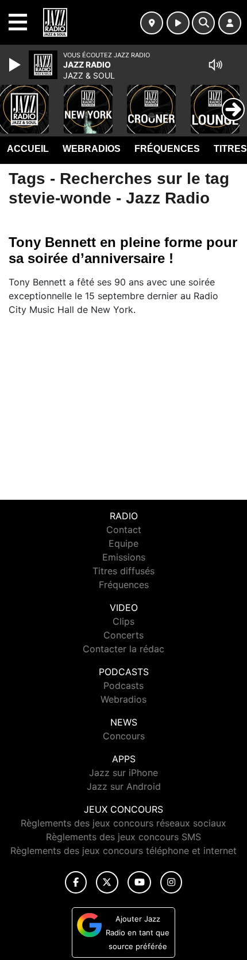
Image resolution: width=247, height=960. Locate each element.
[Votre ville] (151, 22)
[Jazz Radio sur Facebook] (76, 882)
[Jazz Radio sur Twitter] (107, 882)
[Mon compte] (229, 22)
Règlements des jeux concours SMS (123, 837)
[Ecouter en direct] (178, 22)
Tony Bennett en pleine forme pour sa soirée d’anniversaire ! (123, 250)
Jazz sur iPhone (123, 772)
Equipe (123, 543)
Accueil (28, 149)
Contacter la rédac (123, 649)
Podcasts (123, 685)
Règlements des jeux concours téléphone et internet (123, 850)
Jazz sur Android (124, 786)
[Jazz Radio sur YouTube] (139, 882)
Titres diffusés (123, 571)
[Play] (16, 65)
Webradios (92, 149)
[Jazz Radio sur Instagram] (171, 882)
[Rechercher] (203, 22)
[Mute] (215, 64)
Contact (123, 529)
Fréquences (167, 149)
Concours (124, 736)
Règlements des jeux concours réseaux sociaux (123, 823)
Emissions (123, 557)
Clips (123, 621)
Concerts (123, 635)
